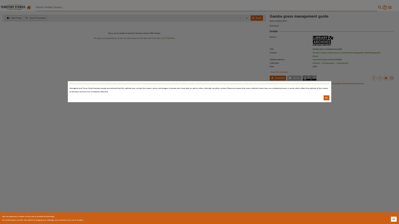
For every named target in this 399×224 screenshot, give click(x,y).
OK (326, 97)
